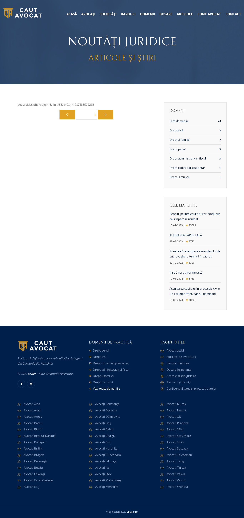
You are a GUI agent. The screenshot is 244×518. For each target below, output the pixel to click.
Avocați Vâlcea (176, 474)
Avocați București (35, 461)
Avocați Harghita (106, 448)
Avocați (88, 14)
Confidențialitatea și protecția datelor (191, 389)
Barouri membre (178, 363)
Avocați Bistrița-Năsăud (39, 436)
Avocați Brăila (33, 448)
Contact (233, 14)
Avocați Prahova (177, 423)
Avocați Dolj (103, 423)
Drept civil (176, 130)
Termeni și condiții (179, 382)
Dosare (165, 14)
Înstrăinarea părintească (186, 272)
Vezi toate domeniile (106, 389)
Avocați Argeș (33, 417)
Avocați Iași (102, 468)
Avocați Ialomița (105, 461)
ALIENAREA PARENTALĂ (186, 235)
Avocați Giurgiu (105, 436)
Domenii (147, 14)
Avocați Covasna (106, 410)
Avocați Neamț (176, 410)
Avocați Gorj (103, 442)
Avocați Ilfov (103, 474)
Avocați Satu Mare (179, 436)
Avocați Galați (104, 429)
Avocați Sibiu (175, 442)
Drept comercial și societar (187, 168)
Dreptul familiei (180, 140)
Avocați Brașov (34, 455)
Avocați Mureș (176, 404)
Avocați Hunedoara (108, 455)
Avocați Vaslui (176, 480)
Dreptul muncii (179, 177)
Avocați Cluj (31, 487)
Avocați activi (175, 350)
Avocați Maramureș (108, 480)
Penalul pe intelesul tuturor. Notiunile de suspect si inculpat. (195, 216)
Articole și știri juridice (181, 376)
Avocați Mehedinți (107, 487)
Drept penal (178, 149)
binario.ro (132, 511)
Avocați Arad (32, 410)
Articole (185, 14)
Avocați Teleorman (179, 455)
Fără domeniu (179, 121)
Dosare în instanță (179, 370)
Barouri (128, 14)
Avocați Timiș (175, 461)
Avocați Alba (32, 404)
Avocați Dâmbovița (107, 417)
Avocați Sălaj (175, 429)
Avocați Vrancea (177, 487)
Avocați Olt (174, 417)
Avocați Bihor (33, 429)
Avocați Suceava (177, 448)
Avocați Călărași (34, 474)
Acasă (71, 14)
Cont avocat (209, 14)
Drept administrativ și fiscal (188, 158)
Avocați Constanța (107, 404)
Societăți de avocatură (181, 357)
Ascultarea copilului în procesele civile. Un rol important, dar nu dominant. (195, 291)
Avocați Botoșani (35, 442)
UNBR (32, 374)
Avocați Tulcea (176, 468)
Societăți (108, 14)
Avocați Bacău (33, 423)
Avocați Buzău (33, 468)
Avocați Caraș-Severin (38, 480)
